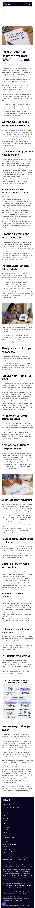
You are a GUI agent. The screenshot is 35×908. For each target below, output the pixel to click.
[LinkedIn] (7, 807)
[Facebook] (14, 807)
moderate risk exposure (13, 439)
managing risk (19, 255)
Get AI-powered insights (9, 786)
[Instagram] (4, 807)
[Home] (7, 4)
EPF (29, 163)
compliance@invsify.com (9, 898)
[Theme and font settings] (4, 904)
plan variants (10, 359)
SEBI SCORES (18, 900)
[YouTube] (17, 807)
